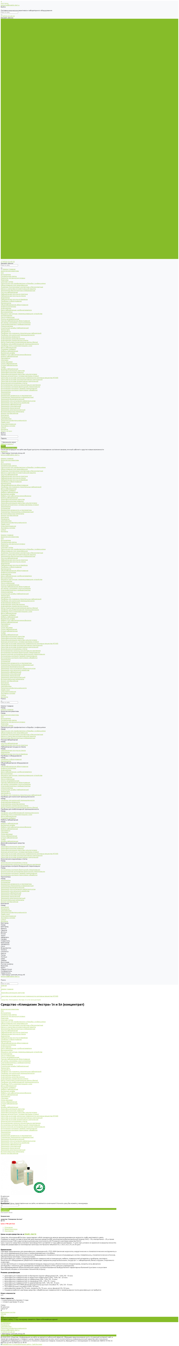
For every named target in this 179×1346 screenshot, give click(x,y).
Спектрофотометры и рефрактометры (15, 151)
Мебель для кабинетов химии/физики (16, 57)
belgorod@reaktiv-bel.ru (10, 5)
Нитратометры (6, 142)
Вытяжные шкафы (8, 55)
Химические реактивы (10, 21)
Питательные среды (9, 27)
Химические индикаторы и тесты (14, 210)
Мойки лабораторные (9, 59)
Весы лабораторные (9, 50)
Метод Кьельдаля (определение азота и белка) (19, 169)
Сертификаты (6, 82)
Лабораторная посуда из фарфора (14, 41)
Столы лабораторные (9, 190)
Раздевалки (5, 185)
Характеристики (10, 1229)
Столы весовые (7, 189)
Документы (9, 1231)
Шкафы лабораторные (9, 196)
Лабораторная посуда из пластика (14, 37)
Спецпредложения (8, 253)
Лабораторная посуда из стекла (13, 39)
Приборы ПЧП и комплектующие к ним (16, 173)
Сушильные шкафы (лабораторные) (15, 155)
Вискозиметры (7, 139)
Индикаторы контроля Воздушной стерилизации (20, 213)
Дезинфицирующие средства (13, 60)
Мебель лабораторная (9, 53)
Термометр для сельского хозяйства (15, 231)
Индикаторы (6, 25)
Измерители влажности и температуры (16, 71)
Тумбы (3, 194)
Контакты (4, 258)
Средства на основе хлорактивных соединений (19, 208)
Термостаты (5, 157)
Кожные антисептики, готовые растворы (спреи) (20, 66)
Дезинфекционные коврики (12, 62)
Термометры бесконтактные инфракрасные (18, 117)
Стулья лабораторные (9, 192)
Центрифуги (6, 158)
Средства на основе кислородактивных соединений (22, 206)
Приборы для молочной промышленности (18, 162)
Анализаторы (6, 135)
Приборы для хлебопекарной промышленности (20, 171)
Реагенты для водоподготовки (13, 105)
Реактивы (4, 107)
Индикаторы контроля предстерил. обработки (19, 219)
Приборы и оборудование (11, 43)
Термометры (6, 68)
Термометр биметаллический (12, 228)
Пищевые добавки (8, 52)
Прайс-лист (5, 251)
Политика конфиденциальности (14, 84)
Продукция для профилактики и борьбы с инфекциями (23, 28)
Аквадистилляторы (8, 133)
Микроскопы (6, 44)
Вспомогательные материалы (12, 75)
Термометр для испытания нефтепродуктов (18, 229)
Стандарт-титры (7, 108)
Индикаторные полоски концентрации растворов (21, 212)
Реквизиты (5, 80)
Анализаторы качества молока (13, 165)
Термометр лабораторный (11, 233)
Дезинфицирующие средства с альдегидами (19, 64)
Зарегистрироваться (9, 448)
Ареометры (5, 124)
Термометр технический (10, 237)
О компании (6, 1323)
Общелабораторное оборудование (14, 46)
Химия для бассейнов (9, 76)
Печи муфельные (8, 144)
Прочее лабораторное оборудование (15, 148)
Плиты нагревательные (10, 146)
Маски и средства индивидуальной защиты (18, 34)
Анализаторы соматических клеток (14, 167)
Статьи (3, 256)
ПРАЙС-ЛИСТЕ (30, 1234)
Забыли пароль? (7, 444)
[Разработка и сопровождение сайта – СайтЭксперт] (21, 1344)
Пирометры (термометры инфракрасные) (17, 73)
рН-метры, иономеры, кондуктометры (16, 149)
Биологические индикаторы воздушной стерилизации (23, 215)
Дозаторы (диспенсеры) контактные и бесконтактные (22, 32)
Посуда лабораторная (9, 36)
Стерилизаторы (7, 153)
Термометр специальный (11, 235)
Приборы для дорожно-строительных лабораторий (21, 48)
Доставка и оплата (8, 254)
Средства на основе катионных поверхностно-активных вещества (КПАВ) (29, 205)
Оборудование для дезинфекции (14, 30)
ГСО (2, 23)
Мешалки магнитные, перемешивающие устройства (21, 141)
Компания (5, 244)
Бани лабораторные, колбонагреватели (16, 137)
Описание (8, 1227)
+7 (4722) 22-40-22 (8, 16)
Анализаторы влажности (10, 164)
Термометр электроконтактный (13, 238)
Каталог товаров (7, 96)
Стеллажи (4, 187)
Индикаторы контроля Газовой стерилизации (19, 217)
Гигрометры (5, 69)
